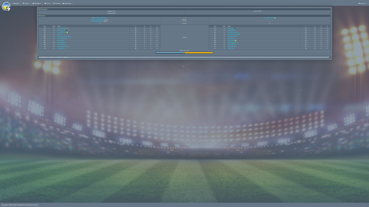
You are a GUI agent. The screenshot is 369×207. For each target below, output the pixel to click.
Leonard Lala (231, 38)
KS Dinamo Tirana (269, 17)
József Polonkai (61, 28)
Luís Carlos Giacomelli (234, 34)
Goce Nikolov (61, 48)
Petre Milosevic (61, 42)
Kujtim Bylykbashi (233, 42)
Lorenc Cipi (231, 28)
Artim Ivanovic (61, 30)
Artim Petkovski (61, 32)
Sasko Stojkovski (62, 38)
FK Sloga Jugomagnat (100, 17)
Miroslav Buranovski (233, 32)
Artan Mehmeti (232, 46)
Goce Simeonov (61, 44)
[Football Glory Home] (6, 3)
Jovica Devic (61, 40)
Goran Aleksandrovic (97, 21)
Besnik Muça (231, 40)
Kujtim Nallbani (232, 44)
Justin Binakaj (232, 30)
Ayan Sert (60, 34)
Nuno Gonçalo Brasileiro (97, 20)
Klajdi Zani (231, 48)
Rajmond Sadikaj (232, 36)
